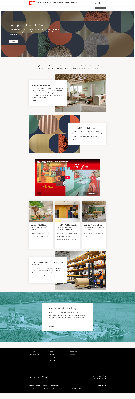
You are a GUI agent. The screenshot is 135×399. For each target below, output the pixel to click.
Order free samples (100, 8)
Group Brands (33, 360)
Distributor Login (53, 360)
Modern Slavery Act (54, 385)
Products (39, 2)
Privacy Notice (46, 385)
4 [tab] (70, 55)
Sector (61, 2)
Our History (32, 363)
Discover (13, 41)
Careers (31, 357)
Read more (33, 243)
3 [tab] (68, 55)
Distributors (72, 354)
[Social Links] (30, 377)
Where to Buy (74, 2)
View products (35, 100)
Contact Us (52, 354)
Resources (66, 2)
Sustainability (32, 367)
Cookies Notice (31, 385)
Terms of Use (38, 385)
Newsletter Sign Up (54, 357)
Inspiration (55, 2)
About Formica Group (34, 354)
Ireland (104, 3)
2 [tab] (66, 55)
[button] (99, 3)
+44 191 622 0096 (101, 385)
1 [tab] (64, 55)
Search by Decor (47, 2)
